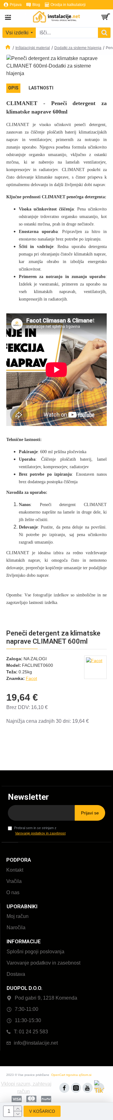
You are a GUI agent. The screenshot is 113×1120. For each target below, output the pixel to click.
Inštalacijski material (32, 48)
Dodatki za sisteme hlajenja (77, 48)
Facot (31, 678)
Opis (13, 87)
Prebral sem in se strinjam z (40, 830)
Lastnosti (41, 87)
